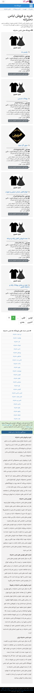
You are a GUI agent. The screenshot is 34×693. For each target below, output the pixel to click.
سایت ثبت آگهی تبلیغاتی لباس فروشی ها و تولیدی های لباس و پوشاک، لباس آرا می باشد (17, 690)
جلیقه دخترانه (17, 415)
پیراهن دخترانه (17, 353)
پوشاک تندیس (22, 98)
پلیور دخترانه (17, 367)
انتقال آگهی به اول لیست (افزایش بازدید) (18, 74)
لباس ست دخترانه (17, 360)
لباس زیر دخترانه (17, 400)
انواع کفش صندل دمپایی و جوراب (16, 192)
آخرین (29, 322)
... (18, 318)
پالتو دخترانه (17, 408)
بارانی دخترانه (17, 404)
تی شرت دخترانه (17, 334)
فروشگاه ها (17, 6)
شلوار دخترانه (17, 378)
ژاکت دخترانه (17, 364)
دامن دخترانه (17, 349)
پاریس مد (24, 52)
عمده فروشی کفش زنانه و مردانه (17, 238)
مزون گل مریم (22, 145)
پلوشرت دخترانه (17, 338)
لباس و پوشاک (16, 9)
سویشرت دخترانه (17, 371)
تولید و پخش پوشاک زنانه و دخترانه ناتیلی (19, 286)
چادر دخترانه (17, 419)
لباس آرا (31, 9)
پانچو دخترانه (17, 411)
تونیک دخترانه (17, 345)
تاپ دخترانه (17, 342)
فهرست (24, 9)
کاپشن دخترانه (17, 389)
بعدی (22, 322)
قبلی (23, 318)
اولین (30, 318)
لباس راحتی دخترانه (17, 393)
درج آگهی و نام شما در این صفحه (17, 432)
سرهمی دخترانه (17, 382)
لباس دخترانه (7, 9)
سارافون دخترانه (17, 356)
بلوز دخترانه (17, 386)
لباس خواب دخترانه (17, 397)
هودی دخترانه (17, 375)
